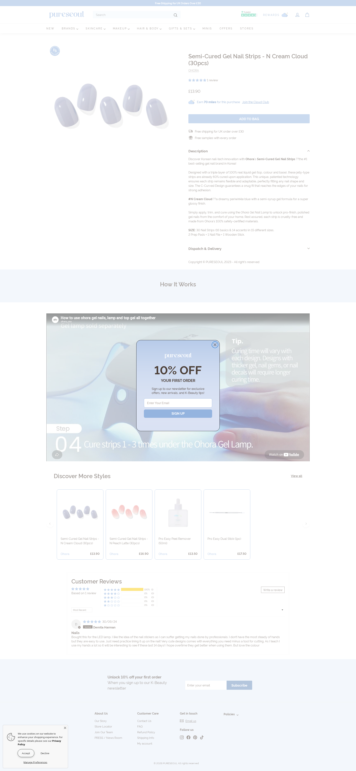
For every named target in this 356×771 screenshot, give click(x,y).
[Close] (65, 728)
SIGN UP (178, 413)
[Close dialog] (215, 345)
